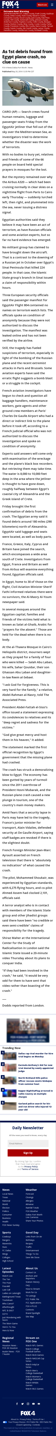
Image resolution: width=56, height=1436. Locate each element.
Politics (5, 1211)
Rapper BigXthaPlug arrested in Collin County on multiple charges (35, 1093)
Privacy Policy (31, 1166)
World (5, 1204)
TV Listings (31, 1295)
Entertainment (32, 1250)
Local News (7, 1193)
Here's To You (9, 1327)
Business (6, 1218)
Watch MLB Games (35, 1355)
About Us (32, 1268)
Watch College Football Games (33, 1350)
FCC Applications (33, 1302)
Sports (6, 1232)
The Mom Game (10, 1323)
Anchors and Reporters (31, 1277)
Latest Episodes (8, 1270)
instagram (28, 1403)
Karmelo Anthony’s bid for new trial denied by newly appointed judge (36, 1068)
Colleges (6, 1257)
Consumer (7, 1214)
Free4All (6, 1286)
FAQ (28, 1285)
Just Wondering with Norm (11, 1318)
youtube (33, 1403)
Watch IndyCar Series (32, 1365)
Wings (5, 1254)
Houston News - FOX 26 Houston (10, 1346)
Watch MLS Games (35, 1388)
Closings (29, 1197)
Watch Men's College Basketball (34, 1372)
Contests (30, 1309)
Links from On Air (34, 1236)
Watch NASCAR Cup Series (35, 1359)
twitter (22, 1403)
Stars (4, 1247)
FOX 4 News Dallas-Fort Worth (14, 67)
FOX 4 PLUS (31, 1306)
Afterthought (8, 1307)
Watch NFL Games (34, 1345)
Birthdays (30, 1240)
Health (5, 1221)
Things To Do (32, 1254)
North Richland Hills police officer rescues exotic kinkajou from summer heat (35, 1081)
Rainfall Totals (32, 1207)
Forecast (30, 1193)
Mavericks (7, 1243)
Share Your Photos (34, 1220)
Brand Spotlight (33, 1313)
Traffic (29, 1247)
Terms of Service (30, 1169)
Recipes (29, 1243)
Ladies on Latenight (11, 1293)
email (39, 1403)
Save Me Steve (32, 1257)
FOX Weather (32, 1211)
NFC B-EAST (8, 1310)
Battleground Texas (11, 1296)
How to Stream (33, 1288)
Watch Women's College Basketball (34, 1378)
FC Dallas (6, 1250)
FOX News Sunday (10, 1225)
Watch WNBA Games (32, 1384)
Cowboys (6, 1236)
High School (7, 1260)
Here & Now (8, 1330)
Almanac (30, 1204)
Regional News (8, 1339)
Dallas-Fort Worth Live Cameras (34, 1216)
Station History (32, 1282)
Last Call (6, 1289)
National (6, 1200)
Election (6, 1207)
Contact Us (31, 1272)
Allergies (29, 1200)
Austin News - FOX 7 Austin (11, 1352)
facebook (17, 1403)
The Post (6, 1282)
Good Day (32, 1232)
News (30, 67)
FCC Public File (32, 1299)
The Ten (6, 1279)
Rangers (6, 1240)
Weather (31, 1189)
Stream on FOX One (32, 1339)
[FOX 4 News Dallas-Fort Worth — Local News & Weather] (10, 4)
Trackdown (7, 1300)
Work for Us (31, 1292)
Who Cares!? (8, 1303)
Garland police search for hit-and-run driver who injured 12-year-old (35, 1106)
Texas (5, 1197)
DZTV (5, 1314)
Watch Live (42, 5)
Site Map (30, 1316)
